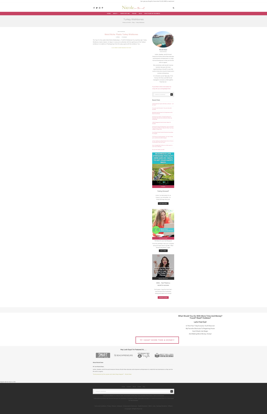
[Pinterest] (102, 8)
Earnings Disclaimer (161, 406)
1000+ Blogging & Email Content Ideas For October (161, 123)
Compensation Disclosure (130, 406)
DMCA (150, 406)
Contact (129, 387)
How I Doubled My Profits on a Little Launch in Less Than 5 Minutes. (162, 146)
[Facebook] (94, 8)
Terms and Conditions (100, 406)
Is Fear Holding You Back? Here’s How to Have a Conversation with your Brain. (162, 141)
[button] (173, 8)
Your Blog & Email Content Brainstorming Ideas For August (162, 133)
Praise (134, 13)
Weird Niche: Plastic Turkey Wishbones (121, 34)
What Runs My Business (152, 13)
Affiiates (170, 406)
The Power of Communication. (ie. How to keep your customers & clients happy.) (162, 137)
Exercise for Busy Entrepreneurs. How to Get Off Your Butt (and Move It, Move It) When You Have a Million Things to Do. (163, 128)
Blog (140, 13)
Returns (114, 406)
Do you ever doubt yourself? (158, 149)
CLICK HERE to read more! (167, 1)
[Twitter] (97, 8)
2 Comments (124, 37)
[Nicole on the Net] (133, 7)
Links (154, 406)
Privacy (109, 406)
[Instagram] (99, 8)
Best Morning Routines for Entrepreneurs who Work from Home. (162, 113)
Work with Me (125, 13)
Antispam (119, 406)
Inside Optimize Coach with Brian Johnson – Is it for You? (163, 104)
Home (109, 13)
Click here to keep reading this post (121, 47)
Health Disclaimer (143, 406)
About (115, 13)
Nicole (118, 37)
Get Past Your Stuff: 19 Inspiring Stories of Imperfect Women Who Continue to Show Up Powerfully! (162, 118)
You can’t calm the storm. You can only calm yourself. (162, 108)
